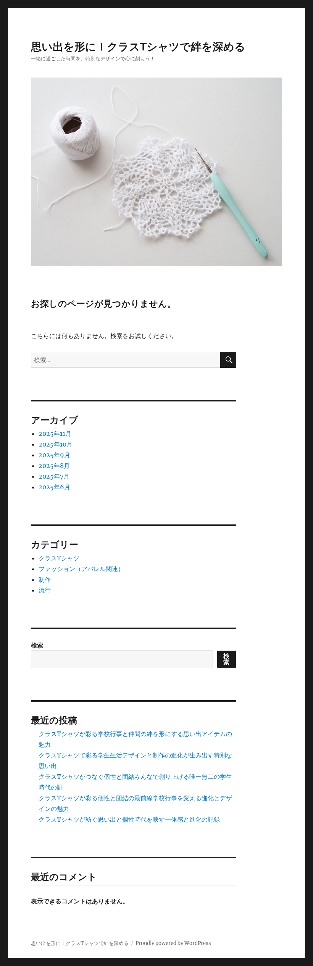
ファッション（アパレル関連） (81, 569)
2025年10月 (56, 444)
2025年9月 (54, 455)
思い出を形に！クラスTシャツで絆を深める (138, 46)
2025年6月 (54, 487)
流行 (45, 590)
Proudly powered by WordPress (173, 943)
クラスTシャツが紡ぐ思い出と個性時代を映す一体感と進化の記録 (129, 819)
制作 (45, 579)
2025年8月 (54, 465)
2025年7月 (54, 476)
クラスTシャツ (59, 558)
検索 (37, 645)
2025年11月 (55, 433)
